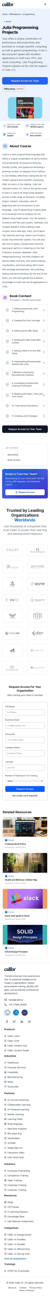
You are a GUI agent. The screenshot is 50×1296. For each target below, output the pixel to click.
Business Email (12, 720)
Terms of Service (26, 1290)
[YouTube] (29, 1021)
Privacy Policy (35, 1288)
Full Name (10, 706)
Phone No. (10, 734)
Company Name (12, 747)
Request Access (27, 492)
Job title (9, 762)
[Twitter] (14, 1021)
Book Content (14, 460)
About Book (13, 455)
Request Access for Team (25, 80)
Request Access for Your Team (25, 429)
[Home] (8, 4)
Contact (22, 1288)
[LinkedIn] (22, 1021)
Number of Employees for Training (21, 775)
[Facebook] (7, 1021)
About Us (12, 1288)
